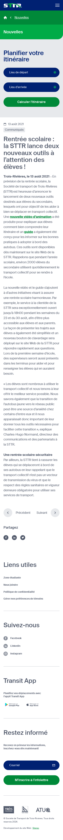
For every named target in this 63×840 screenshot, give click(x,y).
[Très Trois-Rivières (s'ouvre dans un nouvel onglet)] (9, 809)
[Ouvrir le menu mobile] (57, 5)
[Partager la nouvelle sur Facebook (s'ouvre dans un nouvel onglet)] (6, 537)
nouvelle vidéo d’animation (30, 217)
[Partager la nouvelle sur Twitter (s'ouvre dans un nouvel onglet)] (22, 537)
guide (28, 232)
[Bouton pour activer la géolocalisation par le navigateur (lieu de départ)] (54, 72)
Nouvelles (22, 17)
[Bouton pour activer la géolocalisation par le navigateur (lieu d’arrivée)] (54, 87)
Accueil (5, 17)
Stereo (36, 828)
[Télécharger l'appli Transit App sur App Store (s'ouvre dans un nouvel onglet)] (33, 704)
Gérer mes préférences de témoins (23, 598)
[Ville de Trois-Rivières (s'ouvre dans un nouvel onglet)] (25, 809)
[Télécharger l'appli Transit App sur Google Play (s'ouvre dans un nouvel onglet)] (12, 704)
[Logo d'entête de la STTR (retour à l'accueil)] (13, 5)
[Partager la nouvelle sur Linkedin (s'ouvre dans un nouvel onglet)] (14, 537)
